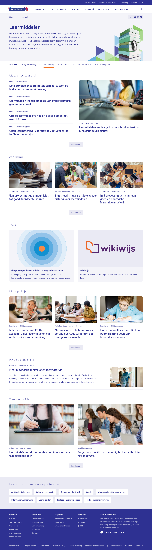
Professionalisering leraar (68, 500)
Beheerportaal (137, 2)
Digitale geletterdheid (70, 492)
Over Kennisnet (90, 2)
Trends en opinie (15, 522)
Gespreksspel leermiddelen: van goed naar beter (37, 270)
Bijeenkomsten (15, 537)
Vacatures (36, 529)
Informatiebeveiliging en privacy (112, 492)
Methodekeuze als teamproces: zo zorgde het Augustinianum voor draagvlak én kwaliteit (76, 334)
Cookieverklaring (75, 546)
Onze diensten (15, 533)
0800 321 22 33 (60, 522)
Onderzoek (13, 529)
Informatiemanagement (22, 500)
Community (123, 2)
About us (139, 546)
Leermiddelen (45, 500)
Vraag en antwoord (62, 526)
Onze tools (13, 526)
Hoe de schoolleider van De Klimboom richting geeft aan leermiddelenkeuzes (121, 334)
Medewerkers (37, 522)
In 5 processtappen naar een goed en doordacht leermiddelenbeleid (118, 199)
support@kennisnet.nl (63, 519)
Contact (35, 533)
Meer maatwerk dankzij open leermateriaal (36, 370)
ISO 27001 (129, 546)
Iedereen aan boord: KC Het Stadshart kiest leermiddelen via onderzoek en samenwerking (29, 334)
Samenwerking (38, 526)
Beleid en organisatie (45, 492)
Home (12, 17)
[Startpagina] (19, 9)
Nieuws (12, 519)
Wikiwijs (84, 270)
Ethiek (88, 492)
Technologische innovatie (97, 500)
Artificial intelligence (20, 492)
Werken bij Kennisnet (107, 2)
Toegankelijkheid (31, 546)
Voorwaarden (116, 546)
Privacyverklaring (58, 546)
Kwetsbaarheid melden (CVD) (96, 546)
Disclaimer (45, 546)
